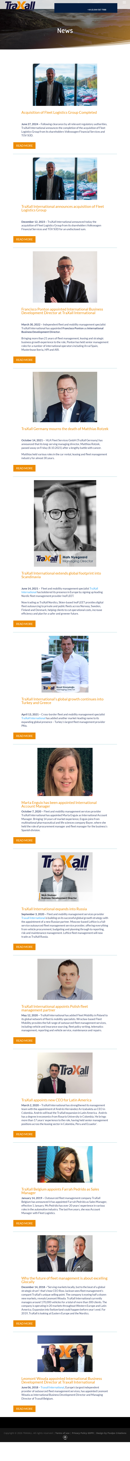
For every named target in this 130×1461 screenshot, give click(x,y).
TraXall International (33, 718)
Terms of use (62, 1433)
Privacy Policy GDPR (82, 1433)
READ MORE (24, 145)
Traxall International (33, 918)
